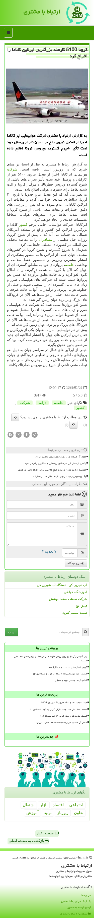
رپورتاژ (62, 813)
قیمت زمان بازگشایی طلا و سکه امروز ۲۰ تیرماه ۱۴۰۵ (60, 673)
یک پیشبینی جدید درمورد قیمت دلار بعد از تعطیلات (59, 476)
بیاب (11, 632)
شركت (12, 169)
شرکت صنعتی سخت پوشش (68, 599)
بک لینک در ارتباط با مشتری (76, 901)
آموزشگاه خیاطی (75, 592)
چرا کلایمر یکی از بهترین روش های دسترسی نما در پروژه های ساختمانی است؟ (50, 658)
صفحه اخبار (46, 833)
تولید (48, 813)
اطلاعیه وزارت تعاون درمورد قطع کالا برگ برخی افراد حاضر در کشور (52, 469)
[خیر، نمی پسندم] (73, 425)
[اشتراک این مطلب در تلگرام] (34, 434)
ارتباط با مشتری (42, 11)
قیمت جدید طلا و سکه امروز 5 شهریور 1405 (64, 702)
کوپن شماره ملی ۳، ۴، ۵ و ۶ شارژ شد (67, 667)
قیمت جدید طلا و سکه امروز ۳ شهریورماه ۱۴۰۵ (62, 715)
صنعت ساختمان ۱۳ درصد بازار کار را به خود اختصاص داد (58, 709)
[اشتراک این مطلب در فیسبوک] (26, 434)
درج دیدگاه (74, 563)
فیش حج (81, 606)
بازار (43, 805)
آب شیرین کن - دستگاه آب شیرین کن (62, 585)
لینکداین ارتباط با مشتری (74, 913)
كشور (23, 224)
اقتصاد (58, 805)
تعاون (78, 813)
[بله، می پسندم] (15, 417)
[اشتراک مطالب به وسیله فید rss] (10, 434)
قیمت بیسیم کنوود (74, 612)
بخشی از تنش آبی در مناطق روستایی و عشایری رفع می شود (55, 463)
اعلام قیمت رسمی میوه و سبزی (71, 680)
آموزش (32, 813)
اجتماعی (76, 805)
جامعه (69, 265)
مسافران (45, 240)
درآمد (42, 403)
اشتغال (29, 805)
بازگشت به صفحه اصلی (27, 841)
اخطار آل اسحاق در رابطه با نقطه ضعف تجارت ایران (61, 456)
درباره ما (86, 895)
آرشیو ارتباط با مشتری (79, 907)
